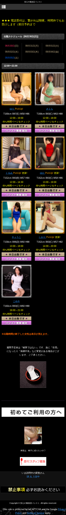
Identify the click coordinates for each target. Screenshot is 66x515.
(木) (32, 51)
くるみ (9, 173)
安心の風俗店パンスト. (30, 503)
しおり (42, 237)
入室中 (33, 476)
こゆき (16, 301)
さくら (49, 109)
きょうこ (16, 237)
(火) (52, 45)
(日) (11, 45)
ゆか (42, 173)
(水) (11, 51)
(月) (32, 45)
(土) (11, 57)
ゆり (12, 109)
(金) (52, 51)
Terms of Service (35, 513)
